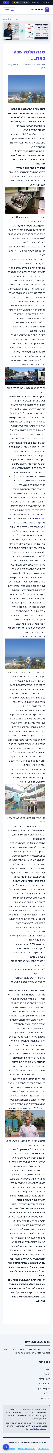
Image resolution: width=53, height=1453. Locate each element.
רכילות (47, 1393)
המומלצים (45, 1398)
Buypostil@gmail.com (36, 1429)
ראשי (48, 1369)
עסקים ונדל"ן (44, 1388)
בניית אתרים (43, 1448)
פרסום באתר (9, 1448)
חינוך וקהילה (44, 1379)
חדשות (47, 1374)
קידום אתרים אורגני (26, 1448)
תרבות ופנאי (44, 1383)
